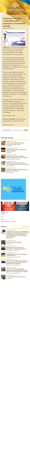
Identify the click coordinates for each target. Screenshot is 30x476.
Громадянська (9, 238)
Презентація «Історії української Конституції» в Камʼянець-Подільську (16, 248)
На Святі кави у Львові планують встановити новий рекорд (15, 143)
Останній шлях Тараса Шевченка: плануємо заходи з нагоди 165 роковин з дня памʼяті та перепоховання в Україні (17, 270)
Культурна (8, 159)
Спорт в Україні (9, 172)
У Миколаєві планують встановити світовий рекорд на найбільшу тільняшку (17, 163)
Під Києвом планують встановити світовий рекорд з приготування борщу (17, 157)
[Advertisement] (15, 368)
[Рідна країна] (15, 7)
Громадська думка (10, 257)
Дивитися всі (25, 226)
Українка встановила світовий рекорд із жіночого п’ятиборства (17, 170)
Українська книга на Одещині (14, 242)
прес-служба (23, 67)
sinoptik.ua (8, 221)
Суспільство (11, 124)
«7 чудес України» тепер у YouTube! (15, 276)
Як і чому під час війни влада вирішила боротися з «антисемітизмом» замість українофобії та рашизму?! (17, 262)
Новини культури (15, 159)
